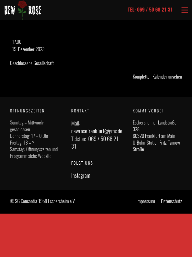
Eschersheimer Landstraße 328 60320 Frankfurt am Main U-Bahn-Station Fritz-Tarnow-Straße (157, 136)
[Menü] (184, 10)
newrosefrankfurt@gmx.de (96, 131)
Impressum (145, 201)
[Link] (23, 10)
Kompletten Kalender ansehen (157, 77)
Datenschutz (171, 201)
